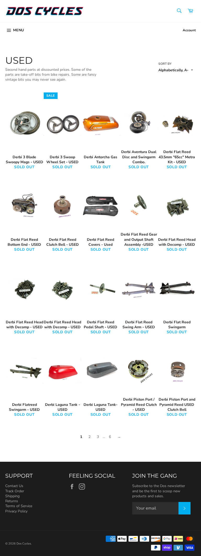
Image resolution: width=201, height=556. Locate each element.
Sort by (164, 64)
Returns (11, 501)
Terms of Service (18, 506)
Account (189, 30)
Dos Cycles (23, 544)
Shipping (12, 496)
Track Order (14, 491)
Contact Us (14, 485)
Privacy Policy (16, 511)
